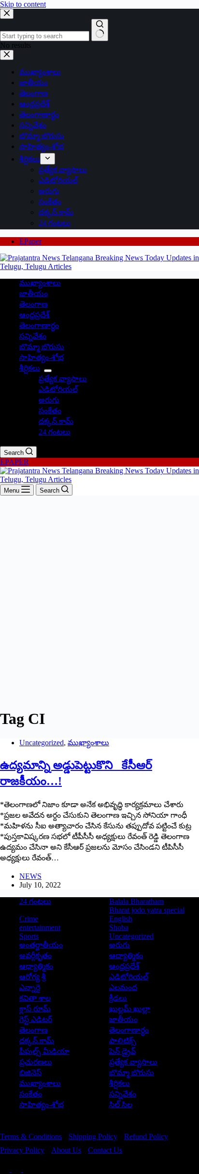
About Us (66, 1150)
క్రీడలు (118, 998)
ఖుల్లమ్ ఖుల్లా (129, 1009)
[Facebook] (6, 1169)
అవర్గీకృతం (35, 955)
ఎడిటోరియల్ (58, 389)
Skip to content (23, 4)
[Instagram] (28, 1169)
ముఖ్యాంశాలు (40, 283)
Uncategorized (41, 742)
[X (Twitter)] (17, 1169)
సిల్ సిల (120, 1104)
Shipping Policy (93, 1136)
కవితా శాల (35, 998)
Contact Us (105, 1150)
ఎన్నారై (29, 987)
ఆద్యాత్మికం (126, 955)
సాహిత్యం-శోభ (41, 357)
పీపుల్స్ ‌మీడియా (44, 1051)
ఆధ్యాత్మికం (36, 966)
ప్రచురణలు (35, 1062)
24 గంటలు (55, 432)
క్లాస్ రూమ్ (35, 1009)
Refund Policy (146, 1136)
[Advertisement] (99, 600)
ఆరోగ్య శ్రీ (32, 977)
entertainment (39, 927)
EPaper (30, 241)
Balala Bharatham (136, 901)
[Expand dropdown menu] (48, 370)
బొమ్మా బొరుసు (41, 347)
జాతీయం (33, 293)
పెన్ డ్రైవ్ (122, 1051)
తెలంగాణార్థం (39, 325)
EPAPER (14, 462)
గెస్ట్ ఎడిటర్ (35, 1019)
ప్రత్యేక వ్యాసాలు (63, 379)
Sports (29, 936)
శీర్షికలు (29, 368)
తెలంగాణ (33, 304)
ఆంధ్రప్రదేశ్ (34, 315)
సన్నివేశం (32, 336)
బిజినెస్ (30, 1073)
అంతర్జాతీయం (41, 945)
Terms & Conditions (31, 1136)
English (120, 919)
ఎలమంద (123, 987)
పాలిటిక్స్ (122, 1041)
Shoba (118, 927)
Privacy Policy (22, 1150)
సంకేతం (50, 410)
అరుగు (49, 400)
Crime (28, 919)
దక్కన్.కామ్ (56, 421)
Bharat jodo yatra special (147, 910)
